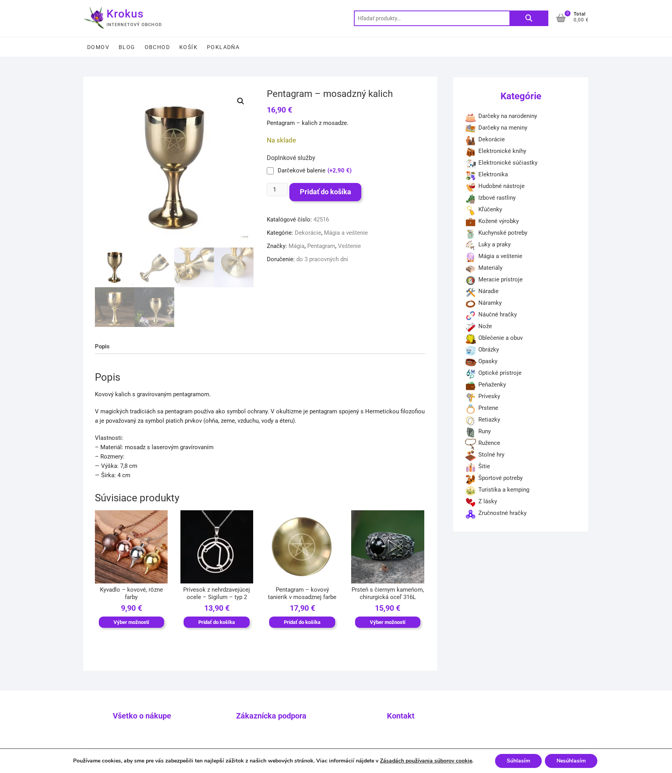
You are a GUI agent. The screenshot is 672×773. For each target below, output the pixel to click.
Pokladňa (223, 47)
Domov (98, 47)
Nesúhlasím (571, 760)
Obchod (157, 47)
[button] (241, 101)
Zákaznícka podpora (271, 715)
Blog (127, 47)
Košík (188, 47)
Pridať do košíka (325, 192)
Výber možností (131, 622)
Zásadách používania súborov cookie (426, 760)
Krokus (125, 13)
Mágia (296, 245)
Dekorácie (308, 232)
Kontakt (401, 715)
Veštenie (349, 245)
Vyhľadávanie (528, 18)
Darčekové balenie (315, 170)
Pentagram (321, 245)
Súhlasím (518, 760)
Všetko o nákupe (142, 715)
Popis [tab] (102, 346)
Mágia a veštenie (346, 232)
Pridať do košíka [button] (216, 622)
